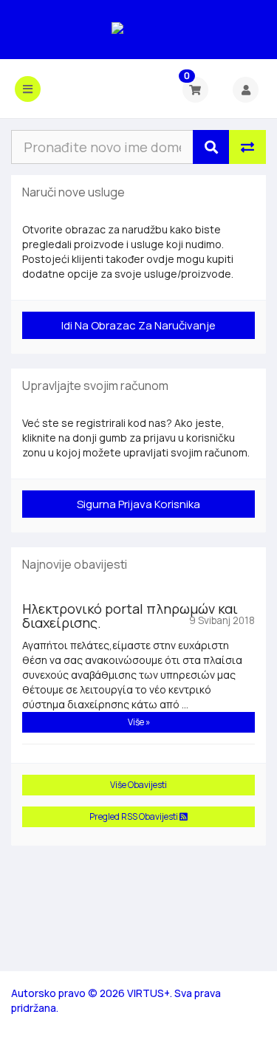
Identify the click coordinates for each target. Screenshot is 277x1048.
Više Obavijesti (138, 784)
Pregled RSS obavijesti (134, 816)
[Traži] (211, 147)
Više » (139, 722)
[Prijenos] (247, 147)
